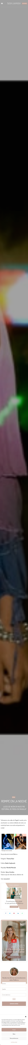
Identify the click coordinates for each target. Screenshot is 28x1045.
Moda (13, 797)
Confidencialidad (14, 1042)
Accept (14, 1029)
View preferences (14, 1038)
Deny (14, 1034)
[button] (25, 1016)
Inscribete (24, 3)
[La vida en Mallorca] (14, 3)
